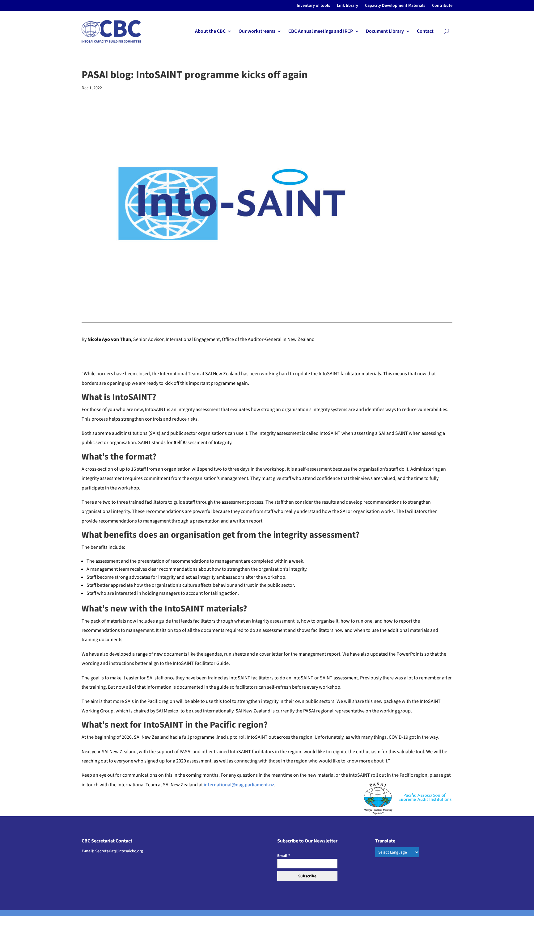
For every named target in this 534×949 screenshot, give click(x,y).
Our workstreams (257, 32)
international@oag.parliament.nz (239, 784)
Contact (425, 32)
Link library (347, 6)
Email (283, 856)
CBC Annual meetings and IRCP (320, 32)
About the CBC (210, 32)
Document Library (385, 32)
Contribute (442, 6)
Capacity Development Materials (395, 6)
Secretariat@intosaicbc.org (119, 851)
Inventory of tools (313, 6)
